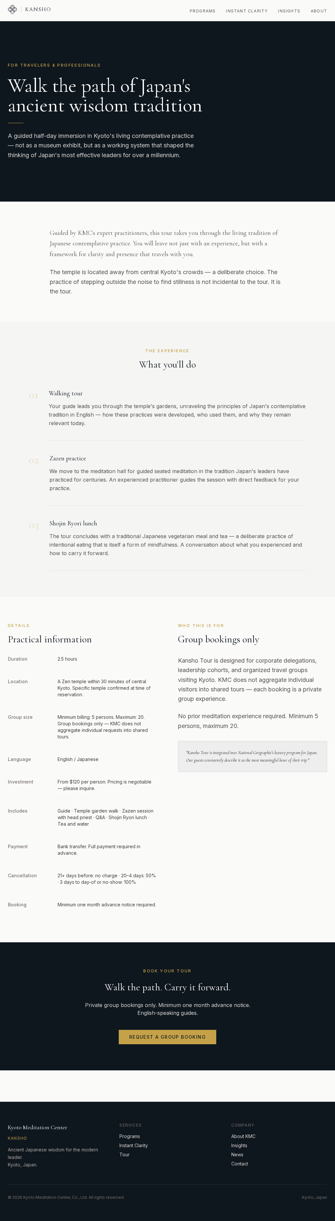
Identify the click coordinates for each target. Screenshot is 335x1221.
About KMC (243, 1136)
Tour (124, 1154)
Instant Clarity (247, 10)
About (319, 10)
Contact (239, 1163)
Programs (203, 10)
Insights (289, 10)
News (237, 1154)
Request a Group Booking (167, 1037)
